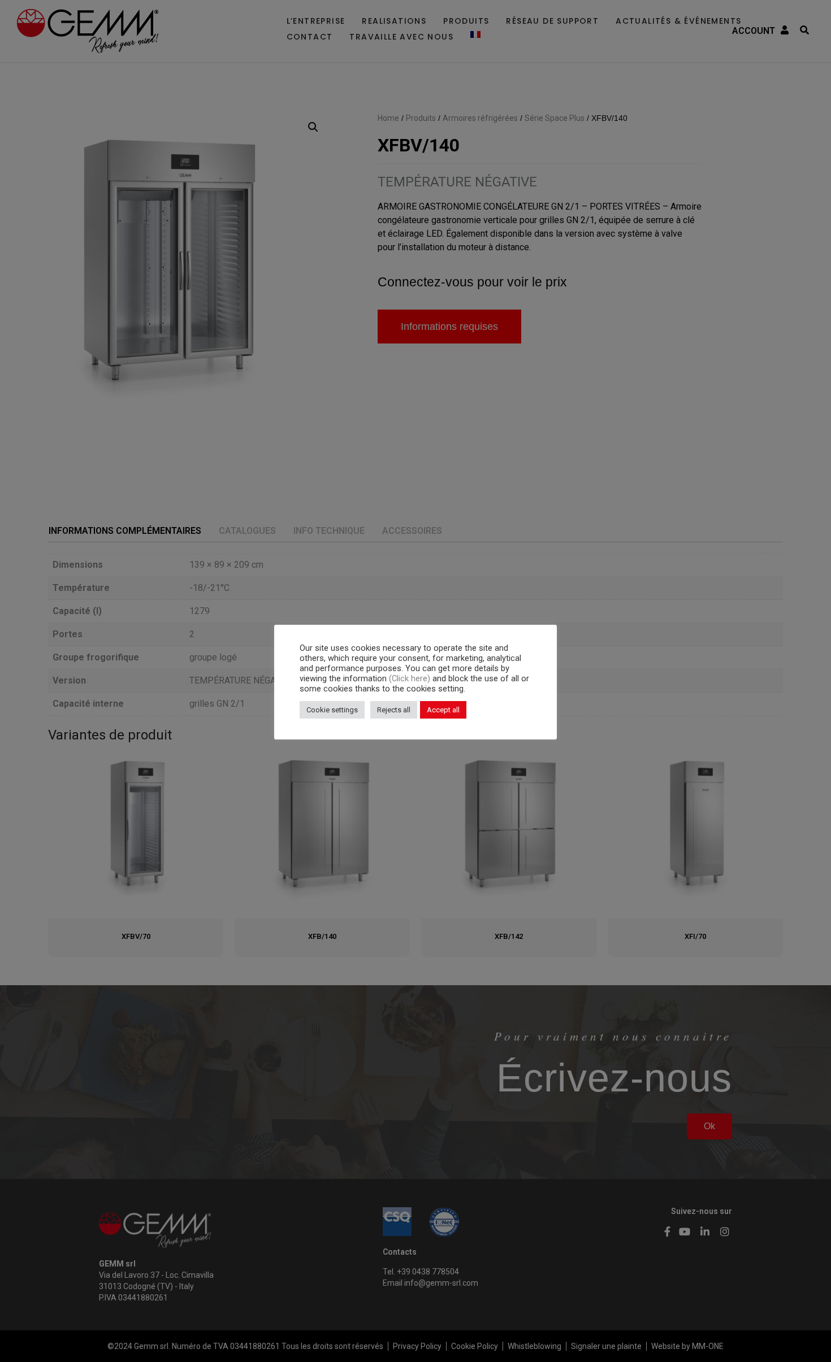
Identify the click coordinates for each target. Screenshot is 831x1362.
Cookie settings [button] (332, 710)
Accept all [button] (443, 710)
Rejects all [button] (393, 710)
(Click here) (410, 678)
